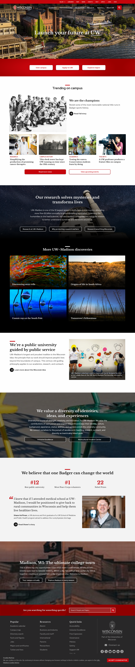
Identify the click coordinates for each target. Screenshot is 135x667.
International (45, 638)
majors (94, 67)
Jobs (109, 2)
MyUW (61, 2)
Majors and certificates (19, 646)
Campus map (15, 630)
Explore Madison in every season (61, 580)
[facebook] (102, 651)
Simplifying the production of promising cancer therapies (22, 161)
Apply (103, 2)
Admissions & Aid (66, 8)
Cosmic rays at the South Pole (27, 318)
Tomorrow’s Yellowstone (83, 318)
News (83, 2)
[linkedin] (118, 651)
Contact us (114, 645)
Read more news (45, 172)
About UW (110, 8)
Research (90, 8)
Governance (74, 638)
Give (115, 2)
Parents (43, 642)
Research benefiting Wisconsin (100, 229)
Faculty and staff (47, 634)
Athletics (100, 8)
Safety (72, 646)
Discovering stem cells (23, 284)
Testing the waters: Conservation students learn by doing (79, 161)
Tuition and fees (16, 650)
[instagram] (122, 651)
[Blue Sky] (110, 651)
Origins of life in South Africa (86, 284)
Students (43, 650)
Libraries (71, 2)
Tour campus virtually (31, 580)
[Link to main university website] (112, 628)
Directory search (16, 634)
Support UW (74, 650)
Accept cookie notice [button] (118, 660)
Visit (97, 2)
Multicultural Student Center (89, 439)
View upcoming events (90, 172)
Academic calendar (17, 626)
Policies (72, 642)
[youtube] (114, 651)
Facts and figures (17, 638)
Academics (53, 8)
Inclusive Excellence (45, 439)
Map (77, 2)
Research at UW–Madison (33, 229)
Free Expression (75, 634)
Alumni (42, 626)
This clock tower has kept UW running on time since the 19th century (52, 161)
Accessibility (74, 626)
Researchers (45, 646)
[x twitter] (106, 651)
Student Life (79, 8)
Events (90, 2)
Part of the (112, 638)
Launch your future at (67, 33)
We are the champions (84, 100)
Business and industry (49, 630)
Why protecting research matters (65, 229)
